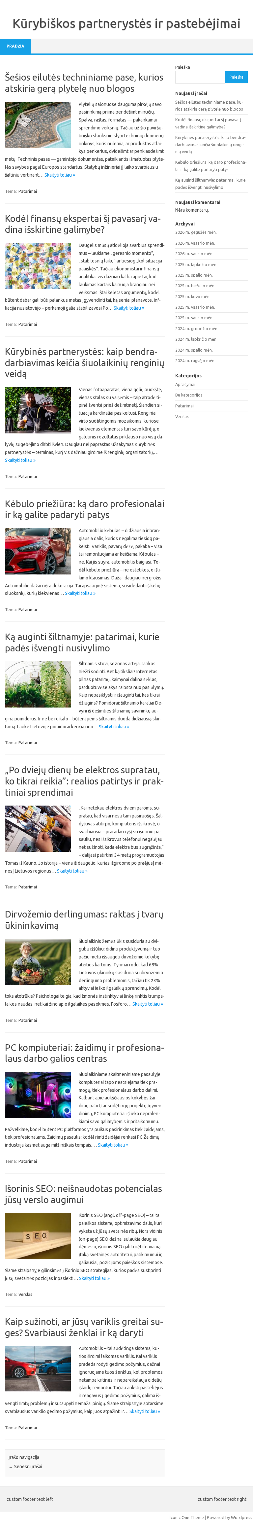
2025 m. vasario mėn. (195, 307)
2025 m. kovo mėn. (193, 296)
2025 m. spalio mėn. (194, 275)
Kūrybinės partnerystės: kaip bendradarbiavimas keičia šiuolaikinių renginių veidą (84, 362)
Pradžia (15, 46)
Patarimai (27, 191)
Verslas (25, 1294)
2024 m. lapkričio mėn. (196, 339)
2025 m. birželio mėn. (195, 285)
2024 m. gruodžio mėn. (196, 328)
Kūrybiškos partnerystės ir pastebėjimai (127, 23)
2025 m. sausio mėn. (194, 317)
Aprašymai (185, 384)
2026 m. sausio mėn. (194, 253)
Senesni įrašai (25, 1466)
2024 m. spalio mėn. (194, 350)
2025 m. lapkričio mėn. (196, 264)
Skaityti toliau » (59, 175)
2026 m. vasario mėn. (195, 243)
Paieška (182, 67)
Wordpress (241, 1517)
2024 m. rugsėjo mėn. (195, 360)
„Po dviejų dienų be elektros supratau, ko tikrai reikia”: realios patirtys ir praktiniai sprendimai (84, 781)
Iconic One (179, 1517)
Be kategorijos (189, 395)
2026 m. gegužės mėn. (196, 232)
